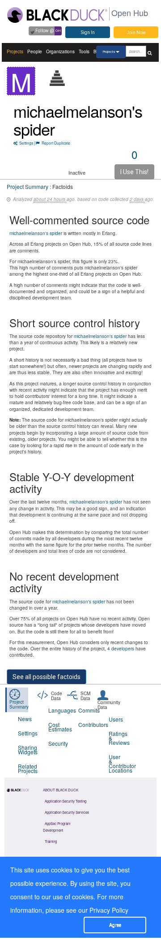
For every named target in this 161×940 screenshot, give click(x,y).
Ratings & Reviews (118, 738)
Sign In (88, 32)
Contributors (87, 724)
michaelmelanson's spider (77, 119)
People (34, 51)
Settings (26, 142)
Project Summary (27, 186)
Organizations (60, 51)
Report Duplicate (56, 142)
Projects (15, 51)
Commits (87, 710)
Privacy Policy (108, 910)
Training (51, 841)
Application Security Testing (65, 801)
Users (116, 719)
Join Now (136, 32)
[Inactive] (57, 78)
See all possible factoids (46, 676)
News (25, 718)
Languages (58, 710)
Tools (84, 51)
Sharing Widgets (27, 749)
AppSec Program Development (57, 827)
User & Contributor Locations (118, 763)
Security (58, 743)
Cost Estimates (58, 727)
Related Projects (27, 768)
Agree (115, 925)
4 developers (120, 648)
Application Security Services (67, 812)
